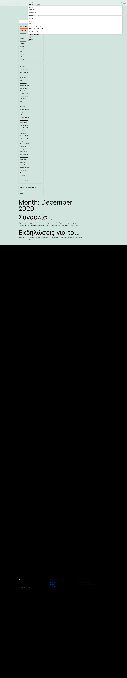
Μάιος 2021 (22, 101)
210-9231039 (52, 582)
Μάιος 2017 (22, 141)
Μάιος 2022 (22, 90)
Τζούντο (22, 59)
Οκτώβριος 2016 (24, 154)
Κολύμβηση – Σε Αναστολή (35, 31)
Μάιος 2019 (22, 112)
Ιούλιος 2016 (23, 159)
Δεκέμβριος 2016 (24, 149)
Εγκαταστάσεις (32, 12)
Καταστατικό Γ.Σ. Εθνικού (25, 587)
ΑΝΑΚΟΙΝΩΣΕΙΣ (24, 30)
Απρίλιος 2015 (23, 175)
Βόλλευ (31, 21)
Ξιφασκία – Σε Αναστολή (35, 26)
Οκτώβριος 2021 (24, 96)
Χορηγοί (31, 36)
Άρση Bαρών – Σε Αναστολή (36, 28)
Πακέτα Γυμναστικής (34, 34)
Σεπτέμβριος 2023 (24, 75)
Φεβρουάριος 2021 (24, 104)
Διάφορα (22, 38)
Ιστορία (31, 10)
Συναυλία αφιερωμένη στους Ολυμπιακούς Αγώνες (47, 217)
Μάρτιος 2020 (23, 106)
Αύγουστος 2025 (23, 69)
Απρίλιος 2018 (23, 130)
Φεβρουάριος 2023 (24, 85)
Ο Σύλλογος (32, 4)
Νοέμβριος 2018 (23, 122)
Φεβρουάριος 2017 (24, 143)
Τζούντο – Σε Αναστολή (34, 30)
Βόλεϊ (21, 35)
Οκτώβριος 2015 (24, 170)
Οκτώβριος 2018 (24, 125)
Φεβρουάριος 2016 (24, 167)
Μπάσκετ (31, 18)
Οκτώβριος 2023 (24, 72)
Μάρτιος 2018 (23, 133)
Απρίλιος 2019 (23, 114)
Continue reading (74, 225)
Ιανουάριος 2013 (24, 180)
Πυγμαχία (31, 23)
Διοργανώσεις (23, 40)
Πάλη (30, 20)
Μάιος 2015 (22, 172)
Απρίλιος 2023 (23, 82)
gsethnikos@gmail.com (54, 586)
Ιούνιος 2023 (23, 77)
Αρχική (31, 3)
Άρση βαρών (23, 33)
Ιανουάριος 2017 (24, 146)
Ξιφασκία (22, 48)
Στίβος (30, 25)
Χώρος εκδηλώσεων (34, 37)
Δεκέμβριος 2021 (24, 93)
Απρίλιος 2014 (23, 178)
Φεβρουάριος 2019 (24, 117)
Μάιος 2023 (22, 80)
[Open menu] (38, 4)
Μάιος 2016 (22, 162)
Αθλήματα (31, 15)
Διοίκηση (31, 7)
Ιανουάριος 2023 (24, 88)
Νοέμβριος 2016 (23, 151)
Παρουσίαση (32, 9)
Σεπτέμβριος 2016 (24, 156)
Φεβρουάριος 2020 (24, 109)
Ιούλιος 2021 (23, 98)
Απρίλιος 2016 (23, 164)
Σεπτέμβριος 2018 (24, 127)
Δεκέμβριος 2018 (24, 119)
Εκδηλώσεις (22, 43)
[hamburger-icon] (121, 2)
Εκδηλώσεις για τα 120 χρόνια (47, 233)
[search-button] (122, 5)
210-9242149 (52, 584)
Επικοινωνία (32, 39)
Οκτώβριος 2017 (24, 135)
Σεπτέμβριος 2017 (24, 138)
